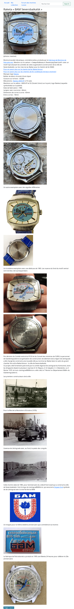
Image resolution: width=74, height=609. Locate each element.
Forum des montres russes (28, 4)
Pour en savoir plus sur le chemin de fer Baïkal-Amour (23, 69)
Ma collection (14, 4)
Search (66, 4)
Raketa (16, 74)
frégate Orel (58, 487)
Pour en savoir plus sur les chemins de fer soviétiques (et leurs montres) (29, 72)
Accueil (6, 3)
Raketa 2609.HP (18, 81)
